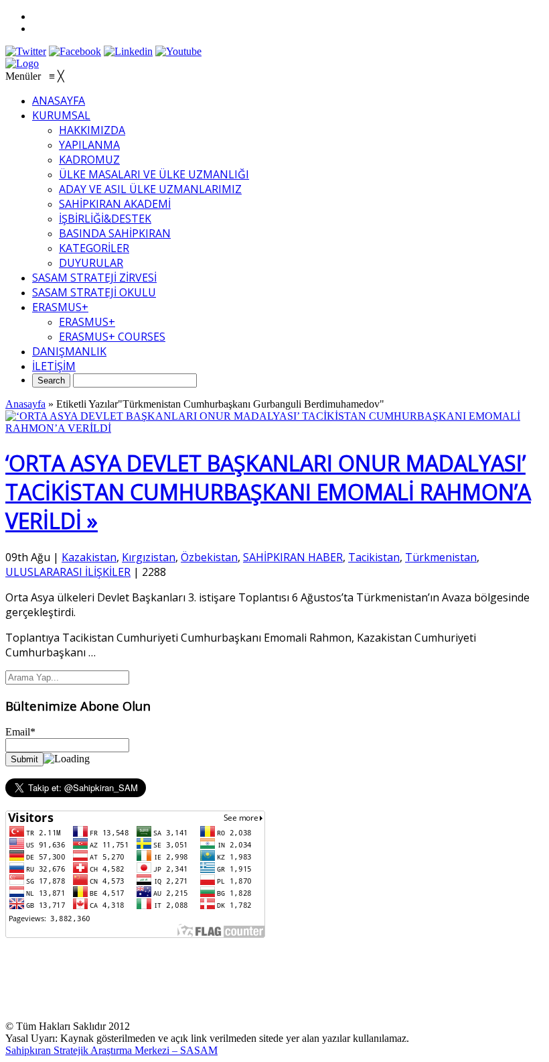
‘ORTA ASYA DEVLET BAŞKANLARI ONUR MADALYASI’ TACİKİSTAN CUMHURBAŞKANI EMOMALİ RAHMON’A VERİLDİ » (268, 492)
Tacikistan (374, 557)
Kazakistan (89, 557)
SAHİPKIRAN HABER (293, 557)
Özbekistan (209, 557)
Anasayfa (25, 404)
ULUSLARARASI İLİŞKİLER (68, 572)
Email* (20, 732)
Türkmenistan (441, 557)
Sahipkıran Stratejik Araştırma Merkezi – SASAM (111, 1050)
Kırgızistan (148, 557)
